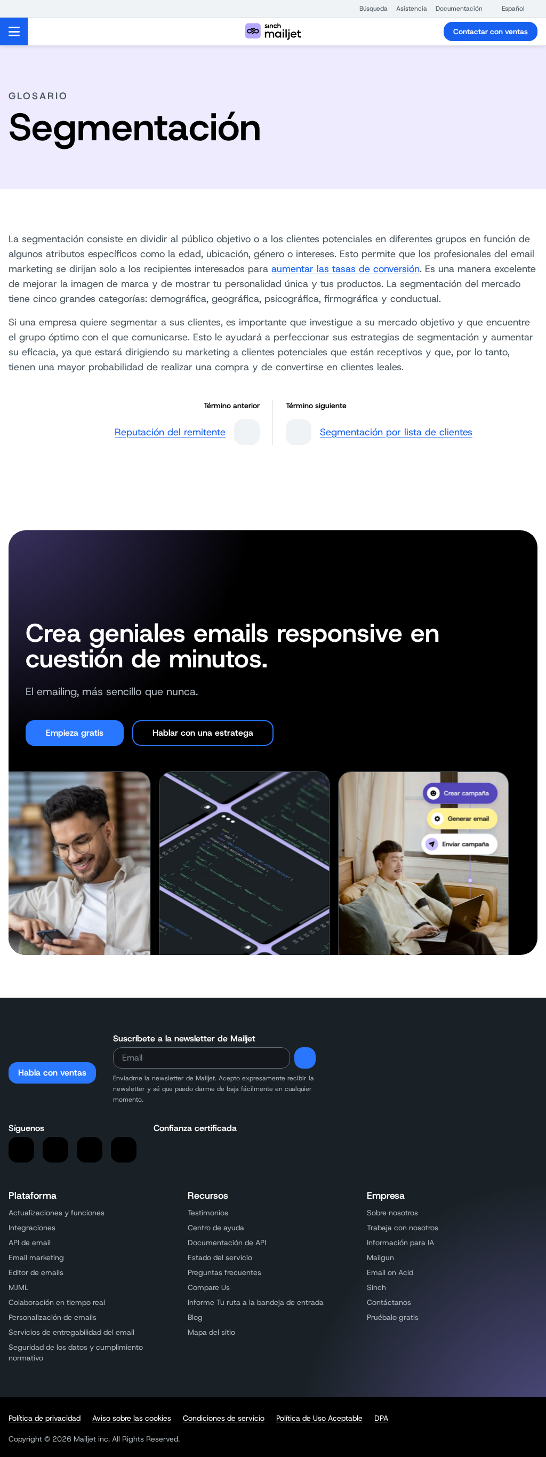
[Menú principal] (14, 31)
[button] (368, 8)
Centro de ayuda (216, 1227)
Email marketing (36, 1257)
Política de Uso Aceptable (319, 1418)
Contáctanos (389, 1302)
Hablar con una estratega (202, 732)
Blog (195, 1317)
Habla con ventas (52, 1072)
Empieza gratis (74, 732)
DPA (381, 1418)
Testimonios (208, 1212)
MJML (18, 1287)
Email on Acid (390, 1272)
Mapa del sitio (211, 1332)
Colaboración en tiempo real (57, 1302)
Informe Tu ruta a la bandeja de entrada (256, 1302)
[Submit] (305, 1058)
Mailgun (380, 1257)
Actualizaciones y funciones (57, 1212)
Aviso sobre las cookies (131, 1418)
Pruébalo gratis (393, 1317)
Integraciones (32, 1227)
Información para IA (400, 1242)
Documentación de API (227, 1242)
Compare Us (209, 1287)
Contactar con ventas (490, 31)
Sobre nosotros (392, 1212)
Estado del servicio (220, 1257)
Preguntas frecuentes (224, 1272)
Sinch (376, 1287)
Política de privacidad (45, 1418)
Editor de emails (36, 1272)
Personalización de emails (53, 1317)
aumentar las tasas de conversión (345, 268)
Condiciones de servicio (223, 1418)
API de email (30, 1242)
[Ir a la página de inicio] (273, 31)
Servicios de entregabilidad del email (71, 1332)
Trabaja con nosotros (402, 1227)
